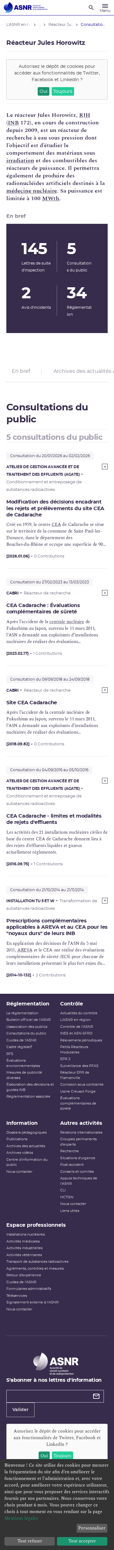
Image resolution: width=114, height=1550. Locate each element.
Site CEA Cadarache (31, 702)
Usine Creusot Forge (78, 1091)
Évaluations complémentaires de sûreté (78, 1103)
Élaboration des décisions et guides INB (30, 1087)
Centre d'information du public (27, 1162)
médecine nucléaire (31, 191)
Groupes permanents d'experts (78, 1141)
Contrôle (71, 1003)
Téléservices (16, 1295)
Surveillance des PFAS (79, 1066)
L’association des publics (26, 1026)
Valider (20, 1410)
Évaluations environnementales (23, 1063)
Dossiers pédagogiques (26, 1132)
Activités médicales (23, 1241)
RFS (9, 1054)
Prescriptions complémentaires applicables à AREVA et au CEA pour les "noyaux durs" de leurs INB (57, 927)
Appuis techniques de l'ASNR (78, 1181)
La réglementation (22, 1013)
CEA (56, 524)
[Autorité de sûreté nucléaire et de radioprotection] (26, 7)
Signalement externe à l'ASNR (32, 1302)
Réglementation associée (28, 1096)
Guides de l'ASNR (21, 1040)
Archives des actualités (25, 1146)
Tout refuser (29, 1541)
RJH (84, 115)
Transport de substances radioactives (37, 1261)
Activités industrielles (24, 1248)
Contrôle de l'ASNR (76, 1026)
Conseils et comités (77, 1171)
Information (22, 1123)
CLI (63, 1190)
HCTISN (66, 1197)
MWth (50, 198)
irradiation (20, 160)
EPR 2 (65, 1059)
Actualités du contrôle (79, 1013)
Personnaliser (91, 1528)
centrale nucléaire (66, 621)
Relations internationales (81, 1132)
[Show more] (105, 466)
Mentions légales (21, 1518)
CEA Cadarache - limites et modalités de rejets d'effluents (54, 819)
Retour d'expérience (23, 1275)
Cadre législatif (19, 1047)
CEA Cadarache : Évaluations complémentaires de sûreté (43, 608)
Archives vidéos (19, 1152)
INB (13, 122)
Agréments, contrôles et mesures (35, 1268)
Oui (44, 91)
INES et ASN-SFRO (76, 1033)
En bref (21, 371)
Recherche (69, 1151)
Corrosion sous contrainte (82, 1084)
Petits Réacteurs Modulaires (74, 1049)
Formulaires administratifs (28, 1289)
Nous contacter (19, 1171)
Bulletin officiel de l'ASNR (28, 1020)
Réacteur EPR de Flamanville (74, 1075)
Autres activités (81, 1123)
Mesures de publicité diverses (24, 1075)
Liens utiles (69, 1211)
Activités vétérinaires (24, 1255)
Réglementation (27, 1003)
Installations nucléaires (25, 1234)
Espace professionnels (36, 1225)
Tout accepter (82, 1541)
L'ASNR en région (75, 1020)
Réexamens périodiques (81, 1040)
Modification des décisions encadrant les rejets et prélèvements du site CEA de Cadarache (55, 508)
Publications (16, 1139)
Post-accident (72, 1164)
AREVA (25, 950)
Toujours (62, 91)
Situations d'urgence (77, 1158)
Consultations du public (26, 1033)
